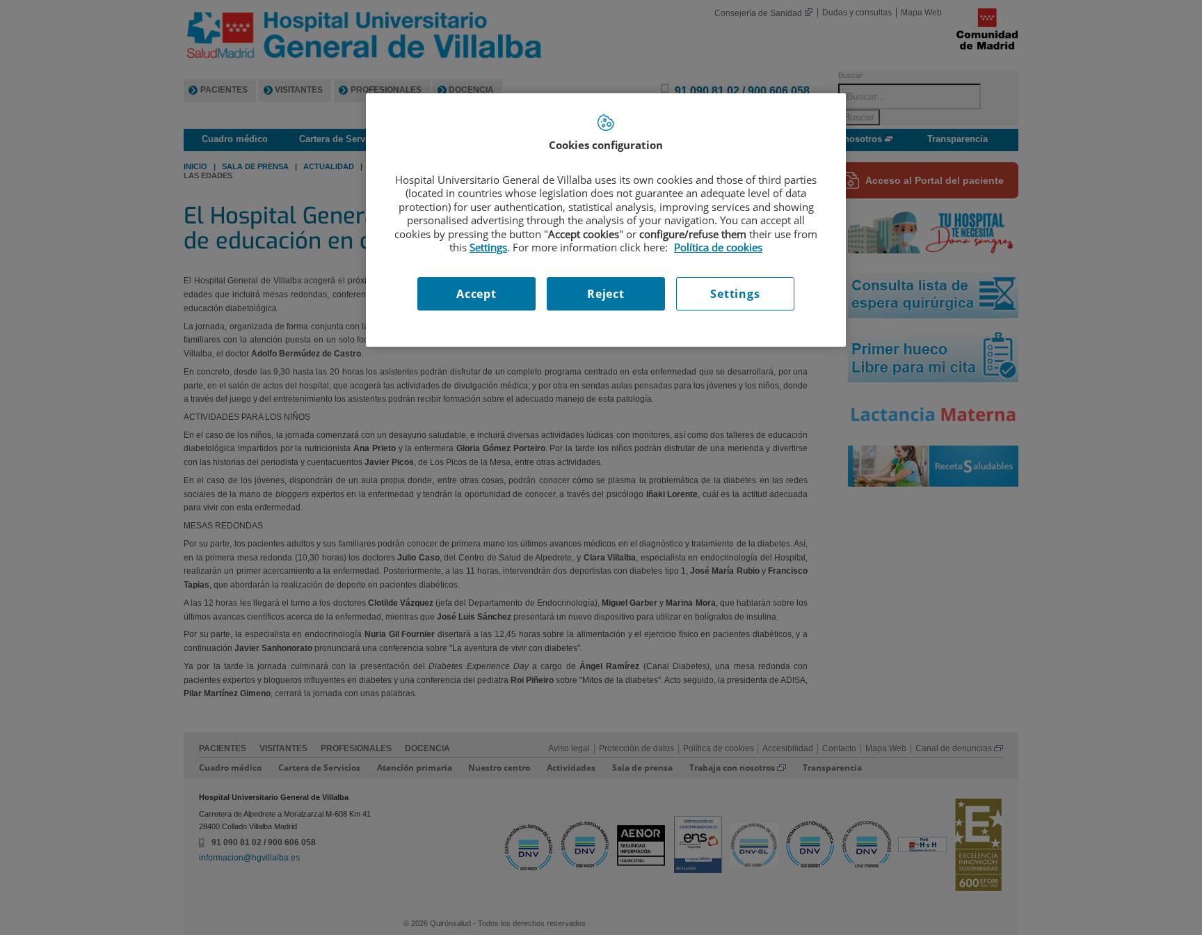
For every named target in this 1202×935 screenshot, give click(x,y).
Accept (476, 293)
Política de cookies (718, 247)
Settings (735, 293)
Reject (606, 293)
